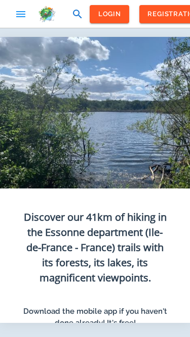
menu (21, 14)
